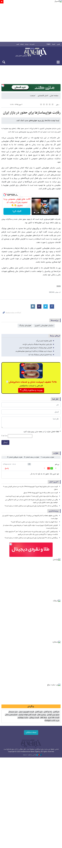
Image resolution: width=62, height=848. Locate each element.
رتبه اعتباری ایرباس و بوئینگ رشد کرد (40, 354)
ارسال (5, 442)
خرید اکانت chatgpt (51, 720)
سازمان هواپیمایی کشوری (44, 325)
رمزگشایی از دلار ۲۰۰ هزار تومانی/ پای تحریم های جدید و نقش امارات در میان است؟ (31, 506)
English (48, 44)
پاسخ (7, 468)
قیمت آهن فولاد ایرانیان (27, 714)
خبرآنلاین (31, 52)
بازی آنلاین (39, 712)
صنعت (32, 95)
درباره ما (27, 44)
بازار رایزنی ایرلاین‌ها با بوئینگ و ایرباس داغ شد (37, 344)
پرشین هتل (41, 714)
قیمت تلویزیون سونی (26, 712)
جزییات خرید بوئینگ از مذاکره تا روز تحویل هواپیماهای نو (34, 351)
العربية (53, 44)
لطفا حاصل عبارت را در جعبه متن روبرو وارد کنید (42, 431)
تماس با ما (32, 44)
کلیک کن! (17, 211)
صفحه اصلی (54, 95)
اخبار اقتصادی (43, 95)
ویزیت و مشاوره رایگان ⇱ (31, 390)
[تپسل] (2, 85)
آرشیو (18, 44)
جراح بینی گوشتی (53, 714)
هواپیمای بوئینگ (25, 325)
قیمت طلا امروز (53, 717)
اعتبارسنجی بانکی (11, 714)
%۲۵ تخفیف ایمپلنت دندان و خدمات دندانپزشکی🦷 (31, 382)
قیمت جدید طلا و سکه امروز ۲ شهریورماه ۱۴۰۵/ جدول (41, 493)
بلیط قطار (43, 717)
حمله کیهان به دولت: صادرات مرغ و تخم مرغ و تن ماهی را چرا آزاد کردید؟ (34, 522)
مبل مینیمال (13, 712)
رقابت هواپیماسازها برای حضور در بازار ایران (32, 113)
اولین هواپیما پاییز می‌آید (44, 341)
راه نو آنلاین (47, 712)
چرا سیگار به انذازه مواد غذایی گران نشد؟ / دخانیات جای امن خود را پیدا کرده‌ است (32, 496)
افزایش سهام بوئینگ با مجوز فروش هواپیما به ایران (35, 348)
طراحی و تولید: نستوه (30, 755)
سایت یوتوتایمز (22, 717)
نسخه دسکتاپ (31, 732)
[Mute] (38, 212)
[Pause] (34, 212)
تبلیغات (22, 44)
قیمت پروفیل (34, 717)
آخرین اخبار (53, 482)
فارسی (58, 44)
